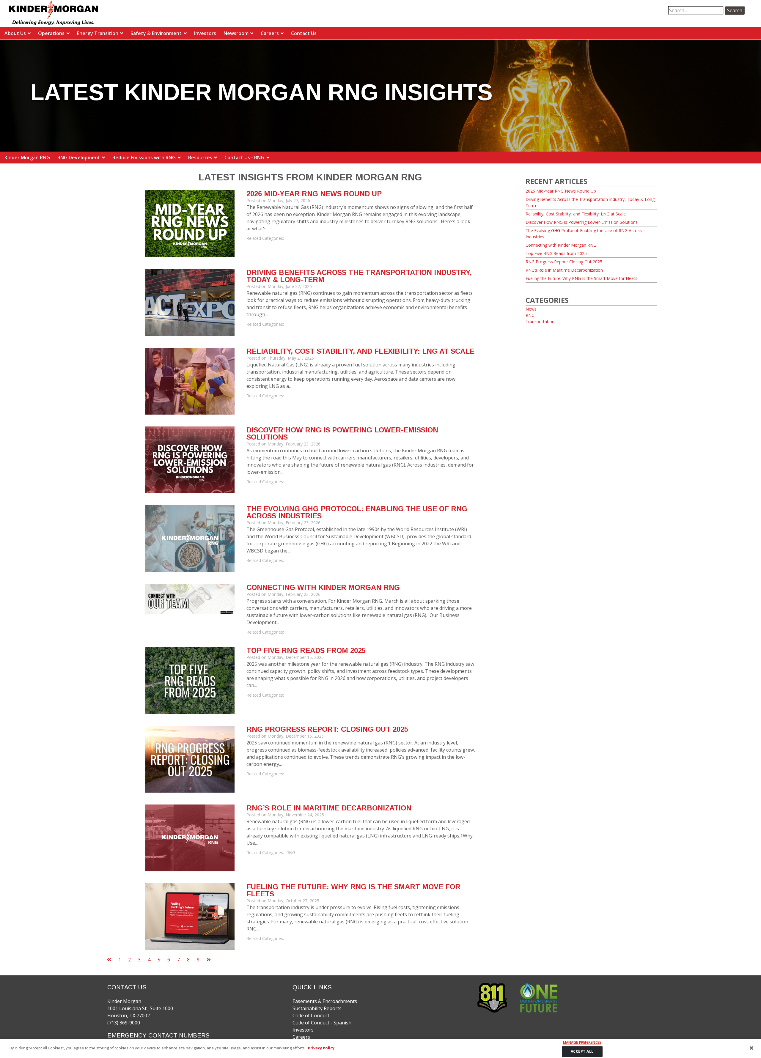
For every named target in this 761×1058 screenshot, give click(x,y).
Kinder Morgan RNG (27, 157)
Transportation (540, 321)
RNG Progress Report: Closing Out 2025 (327, 729)
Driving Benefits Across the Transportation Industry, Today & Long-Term (359, 276)
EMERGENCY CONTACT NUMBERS (158, 1035)
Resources (200, 157)
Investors (205, 33)
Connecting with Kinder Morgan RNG (323, 587)
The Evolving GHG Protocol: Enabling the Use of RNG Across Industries (356, 512)
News (531, 309)
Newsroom (236, 33)
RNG (290, 852)
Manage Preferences (582, 1042)
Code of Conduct (311, 1015)
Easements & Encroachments (325, 1001)
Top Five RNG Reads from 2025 (306, 650)
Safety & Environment (156, 33)
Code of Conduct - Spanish (322, 1022)
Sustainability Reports (317, 1008)
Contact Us (304, 33)
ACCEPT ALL (582, 1051)
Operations (51, 33)
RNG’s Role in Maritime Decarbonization (328, 808)
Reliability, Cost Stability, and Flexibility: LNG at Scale (360, 351)
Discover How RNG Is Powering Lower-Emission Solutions (342, 433)
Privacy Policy (321, 1048)
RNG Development (78, 157)
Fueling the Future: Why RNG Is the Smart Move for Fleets (353, 890)
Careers (270, 33)
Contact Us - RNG (244, 157)
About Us (15, 33)
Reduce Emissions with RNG (144, 157)
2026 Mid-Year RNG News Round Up (314, 194)
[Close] (751, 1047)
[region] (380, 1048)
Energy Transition (97, 33)
